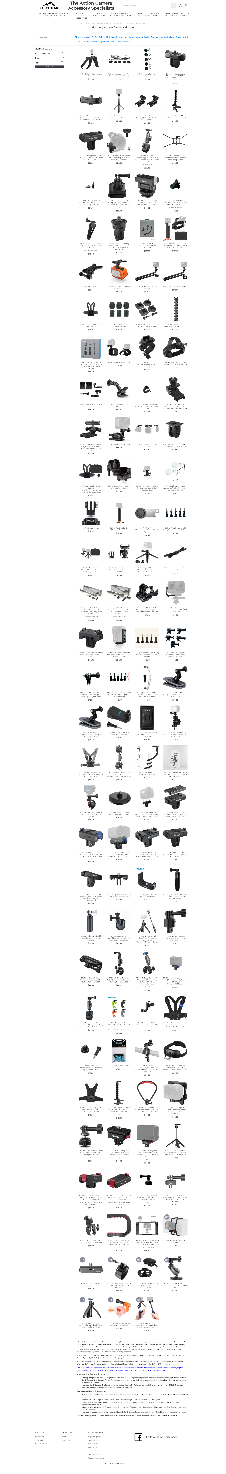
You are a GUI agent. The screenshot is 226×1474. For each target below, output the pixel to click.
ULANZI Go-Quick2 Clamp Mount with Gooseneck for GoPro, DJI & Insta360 (119, 1110)
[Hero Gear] (49, 5)
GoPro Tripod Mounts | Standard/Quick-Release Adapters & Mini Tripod (147, 570)
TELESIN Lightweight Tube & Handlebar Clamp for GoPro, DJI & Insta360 (175, 774)
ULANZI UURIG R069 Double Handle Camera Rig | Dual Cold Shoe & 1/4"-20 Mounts (147, 1242)
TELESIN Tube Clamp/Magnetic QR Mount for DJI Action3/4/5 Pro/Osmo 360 (147, 159)
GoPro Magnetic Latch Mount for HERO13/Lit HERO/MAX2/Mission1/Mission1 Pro (175, 77)
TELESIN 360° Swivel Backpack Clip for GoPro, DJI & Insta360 (175, 695)
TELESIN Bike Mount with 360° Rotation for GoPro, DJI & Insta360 (175, 734)
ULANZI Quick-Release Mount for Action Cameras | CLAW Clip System (147, 1197)
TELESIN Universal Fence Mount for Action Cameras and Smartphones (175, 158)
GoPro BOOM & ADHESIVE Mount (147, 287)
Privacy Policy (93, 1447)
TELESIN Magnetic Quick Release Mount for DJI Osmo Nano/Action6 (175, 854)
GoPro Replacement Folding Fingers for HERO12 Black (175, 445)
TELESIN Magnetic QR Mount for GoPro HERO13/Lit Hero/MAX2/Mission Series (147, 814)
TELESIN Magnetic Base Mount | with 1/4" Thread (119, 813)
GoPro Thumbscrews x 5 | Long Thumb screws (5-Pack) (175, 529)
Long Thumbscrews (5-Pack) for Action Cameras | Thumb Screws (147, 655)
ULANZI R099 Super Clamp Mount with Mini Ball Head (90, 1241)
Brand (37, 58)
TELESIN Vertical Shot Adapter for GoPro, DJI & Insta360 (147, 1025)
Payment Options (94, 1437)
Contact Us (66, 1440)
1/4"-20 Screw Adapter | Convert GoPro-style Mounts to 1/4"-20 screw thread (175, 203)
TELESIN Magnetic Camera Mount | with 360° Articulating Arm (175, 1285)
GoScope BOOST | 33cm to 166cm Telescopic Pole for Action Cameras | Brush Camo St (119, 611)
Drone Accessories (99, 14)
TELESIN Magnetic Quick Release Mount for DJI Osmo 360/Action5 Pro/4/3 (91, 158)
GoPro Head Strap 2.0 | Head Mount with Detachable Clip (175, 363)
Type (37, 62)
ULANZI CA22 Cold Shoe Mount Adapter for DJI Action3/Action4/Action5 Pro (147, 203)
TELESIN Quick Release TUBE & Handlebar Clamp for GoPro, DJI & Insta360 (119, 980)
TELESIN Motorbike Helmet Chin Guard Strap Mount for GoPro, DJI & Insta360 (119, 158)
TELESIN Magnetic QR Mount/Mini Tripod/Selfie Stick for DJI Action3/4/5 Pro (91, 1325)
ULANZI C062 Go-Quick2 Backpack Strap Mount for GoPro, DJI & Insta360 (119, 203)
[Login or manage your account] (180, 6)
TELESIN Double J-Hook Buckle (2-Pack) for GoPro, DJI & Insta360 (147, 118)
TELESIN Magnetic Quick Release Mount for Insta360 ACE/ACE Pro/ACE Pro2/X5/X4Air (90, 897)
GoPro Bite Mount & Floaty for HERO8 (119, 287)
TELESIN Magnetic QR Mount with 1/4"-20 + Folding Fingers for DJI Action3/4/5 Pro (91, 855)
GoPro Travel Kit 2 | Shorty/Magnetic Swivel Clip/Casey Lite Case (90, 570)
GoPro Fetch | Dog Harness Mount (90, 75)
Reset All (50, 66)
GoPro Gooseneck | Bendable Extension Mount (175, 325)
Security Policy (93, 1454)
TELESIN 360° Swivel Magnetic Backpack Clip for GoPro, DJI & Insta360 (91, 734)
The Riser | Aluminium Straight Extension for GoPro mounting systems (91, 203)
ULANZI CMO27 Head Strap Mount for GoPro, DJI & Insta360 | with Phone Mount (175, 1068)
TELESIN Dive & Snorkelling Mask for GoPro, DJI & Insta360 (147, 1285)
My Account (39, 1437)
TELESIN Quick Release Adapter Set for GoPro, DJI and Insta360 (175, 938)
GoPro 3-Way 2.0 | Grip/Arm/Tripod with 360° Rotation (147, 246)
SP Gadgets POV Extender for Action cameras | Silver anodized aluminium (147, 695)
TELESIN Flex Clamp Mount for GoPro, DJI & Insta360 (175, 117)
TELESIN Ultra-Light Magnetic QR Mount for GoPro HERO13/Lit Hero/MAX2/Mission (175, 981)
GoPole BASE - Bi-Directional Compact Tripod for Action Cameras (91, 246)
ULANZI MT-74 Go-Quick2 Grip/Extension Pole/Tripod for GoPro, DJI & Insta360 (175, 1153)
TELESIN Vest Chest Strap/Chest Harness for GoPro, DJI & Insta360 (175, 1025)
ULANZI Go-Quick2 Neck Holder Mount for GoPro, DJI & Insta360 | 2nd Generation (147, 1110)
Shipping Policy (93, 1440)
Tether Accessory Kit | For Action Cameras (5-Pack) (119, 75)
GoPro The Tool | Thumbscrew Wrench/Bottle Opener (147, 530)
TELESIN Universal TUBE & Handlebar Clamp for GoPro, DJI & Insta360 (91, 1025)
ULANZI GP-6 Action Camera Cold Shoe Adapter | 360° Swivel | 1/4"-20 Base (91, 1153)
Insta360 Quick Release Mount (91, 1284)
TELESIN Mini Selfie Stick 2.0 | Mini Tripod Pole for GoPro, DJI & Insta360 (175, 896)
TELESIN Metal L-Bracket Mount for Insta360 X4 (147, 895)
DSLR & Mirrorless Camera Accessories (120, 14)
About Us (65, 1437)
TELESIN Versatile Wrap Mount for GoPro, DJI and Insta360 (119, 1025)
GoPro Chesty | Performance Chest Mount (91, 325)
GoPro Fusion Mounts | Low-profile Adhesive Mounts (147, 325)
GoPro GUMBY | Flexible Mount (175, 1241)
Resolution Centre (41, 1444)
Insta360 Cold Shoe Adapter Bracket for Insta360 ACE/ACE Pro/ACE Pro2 (175, 610)
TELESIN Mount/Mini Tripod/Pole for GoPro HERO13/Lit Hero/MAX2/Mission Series (147, 939)
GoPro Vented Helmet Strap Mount (175, 569)
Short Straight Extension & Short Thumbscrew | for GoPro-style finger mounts (91, 695)
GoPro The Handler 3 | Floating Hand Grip (119, 529)
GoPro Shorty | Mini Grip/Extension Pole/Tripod (119, 117)
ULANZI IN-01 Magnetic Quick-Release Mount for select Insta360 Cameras (119, 1153)
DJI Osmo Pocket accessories (80, 15)
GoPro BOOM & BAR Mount (175, 286)
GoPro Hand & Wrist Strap (119, 362)
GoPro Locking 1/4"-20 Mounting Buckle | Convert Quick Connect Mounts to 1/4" (175, 406)
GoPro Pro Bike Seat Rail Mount (147, 445)
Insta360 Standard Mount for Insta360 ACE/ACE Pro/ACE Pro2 (91, 655)
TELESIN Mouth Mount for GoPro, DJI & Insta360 (119, 1324)
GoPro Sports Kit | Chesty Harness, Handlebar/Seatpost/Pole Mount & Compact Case (90, 489)
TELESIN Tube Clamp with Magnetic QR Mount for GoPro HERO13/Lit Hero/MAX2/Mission (147, 981)
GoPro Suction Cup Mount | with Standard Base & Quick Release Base (147, 488)
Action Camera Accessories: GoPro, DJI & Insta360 (53, 14)
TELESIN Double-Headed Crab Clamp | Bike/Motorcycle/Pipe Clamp (119, 774)
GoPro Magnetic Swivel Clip (119, 444)
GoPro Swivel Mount (90, 528)
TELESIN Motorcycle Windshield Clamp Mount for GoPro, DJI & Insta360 (119, 938)
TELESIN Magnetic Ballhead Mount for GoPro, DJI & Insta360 (90, 814)
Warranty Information (96, 1458)
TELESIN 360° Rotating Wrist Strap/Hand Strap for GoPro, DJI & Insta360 (119, 1285)
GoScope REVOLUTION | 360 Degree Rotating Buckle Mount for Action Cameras (147, 610)
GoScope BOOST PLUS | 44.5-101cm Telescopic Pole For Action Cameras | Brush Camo (91, 611)
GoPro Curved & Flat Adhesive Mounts (119, 325)
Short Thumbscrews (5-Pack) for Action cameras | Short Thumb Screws (119, 695)
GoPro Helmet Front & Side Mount (90, 405)
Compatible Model (42, 53)
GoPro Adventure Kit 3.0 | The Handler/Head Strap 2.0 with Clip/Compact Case (175, 246)
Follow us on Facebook (161, 1437)
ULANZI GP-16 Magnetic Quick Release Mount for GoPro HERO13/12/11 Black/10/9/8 (175, 1111)
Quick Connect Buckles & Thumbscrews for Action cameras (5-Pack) (175, 655)
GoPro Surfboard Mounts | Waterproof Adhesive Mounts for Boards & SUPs (175, 488)
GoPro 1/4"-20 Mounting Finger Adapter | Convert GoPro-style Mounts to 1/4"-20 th (119, 247)
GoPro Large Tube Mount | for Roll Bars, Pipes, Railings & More (147, 406)
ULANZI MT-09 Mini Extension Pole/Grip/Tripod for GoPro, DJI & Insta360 (147, 1325)
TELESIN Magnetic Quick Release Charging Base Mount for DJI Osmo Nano (119, 854)
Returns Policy (93, 1444)
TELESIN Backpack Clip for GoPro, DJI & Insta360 (119, 733)
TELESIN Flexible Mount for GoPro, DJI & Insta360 (147, 773)
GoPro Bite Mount (91, 286)
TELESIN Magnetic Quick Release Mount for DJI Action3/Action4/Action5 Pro (147, 854)
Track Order (39, 1440)
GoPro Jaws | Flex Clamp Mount (119, 405)
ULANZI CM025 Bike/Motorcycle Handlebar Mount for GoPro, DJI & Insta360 (147, 1069)
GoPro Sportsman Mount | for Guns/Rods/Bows (119, 487)
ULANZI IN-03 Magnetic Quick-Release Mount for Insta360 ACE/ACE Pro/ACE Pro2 (147, 1154)
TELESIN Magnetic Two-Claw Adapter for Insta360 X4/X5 (119, 895)
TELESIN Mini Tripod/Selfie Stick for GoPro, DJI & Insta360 (91, 938)
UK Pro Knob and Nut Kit (119, 1066)
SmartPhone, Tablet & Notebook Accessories (177, 14)
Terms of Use (93, 1451)
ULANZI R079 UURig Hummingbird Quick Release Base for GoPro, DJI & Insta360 (175, 1198)
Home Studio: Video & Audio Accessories (148, 14)
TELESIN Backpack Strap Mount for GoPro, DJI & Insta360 (147, 734)
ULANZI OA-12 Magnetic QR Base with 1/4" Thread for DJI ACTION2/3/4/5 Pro (119, 1197)
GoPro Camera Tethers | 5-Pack (147, 75)
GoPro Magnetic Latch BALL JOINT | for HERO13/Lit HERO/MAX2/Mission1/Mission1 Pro (91, 447)
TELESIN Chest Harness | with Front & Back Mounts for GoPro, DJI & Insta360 (91, 774)
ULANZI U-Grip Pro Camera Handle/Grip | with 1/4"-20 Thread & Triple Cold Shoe (119, 1242)
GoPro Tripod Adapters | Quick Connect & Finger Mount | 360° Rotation (119, 570)
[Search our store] (173, 5)
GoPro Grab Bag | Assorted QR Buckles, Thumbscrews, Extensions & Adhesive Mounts (91, 365)
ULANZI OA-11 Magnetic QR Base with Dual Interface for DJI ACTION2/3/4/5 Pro (90, 1197)
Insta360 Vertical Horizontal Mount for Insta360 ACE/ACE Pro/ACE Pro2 (119, 655)
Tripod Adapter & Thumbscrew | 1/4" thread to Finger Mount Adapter (90, 1068)
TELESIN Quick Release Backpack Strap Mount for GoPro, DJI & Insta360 (91, 980)
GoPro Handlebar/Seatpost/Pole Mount (147, 364)
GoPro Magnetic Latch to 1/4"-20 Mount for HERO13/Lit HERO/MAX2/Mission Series (91, 118)
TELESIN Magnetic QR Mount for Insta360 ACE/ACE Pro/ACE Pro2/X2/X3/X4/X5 (175, 814)
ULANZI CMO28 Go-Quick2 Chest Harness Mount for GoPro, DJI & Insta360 (90, 1110)
